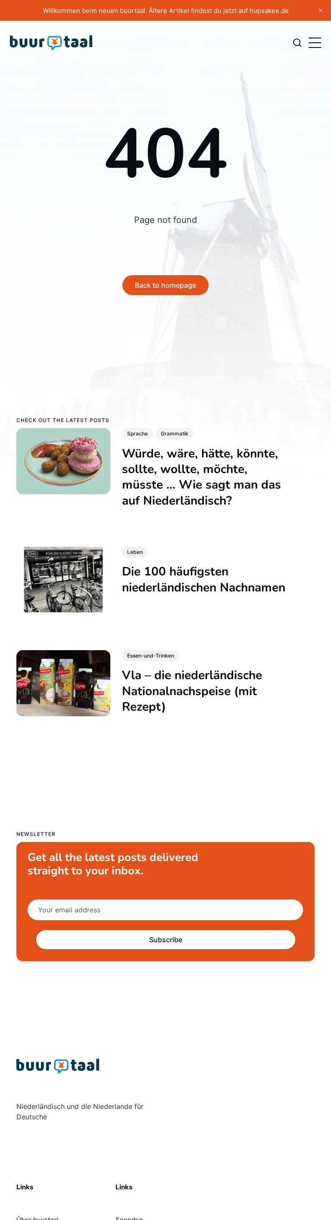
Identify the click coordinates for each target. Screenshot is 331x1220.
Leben (135, 551)
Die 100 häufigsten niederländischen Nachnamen (203, 579)
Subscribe (165, 939)
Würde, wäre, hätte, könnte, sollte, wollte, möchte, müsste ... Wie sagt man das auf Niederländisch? (201, 476)
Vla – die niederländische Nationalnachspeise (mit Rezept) (192, 691)
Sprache (137, 433)
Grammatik (174, 433)
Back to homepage (165, 285)
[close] (321, 10)
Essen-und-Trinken (150, 655)
